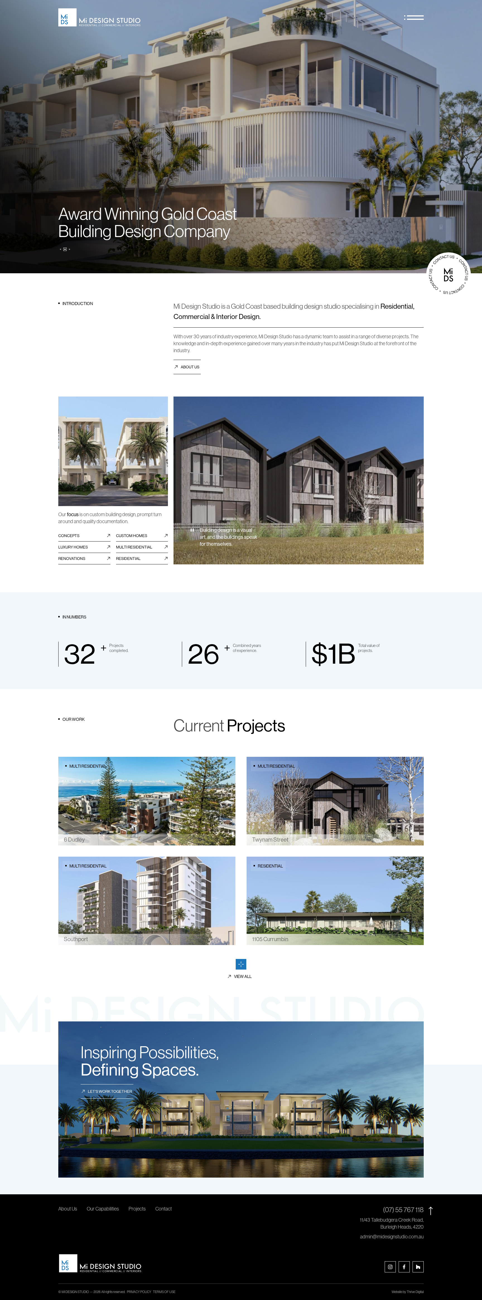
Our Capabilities (103, 1209)
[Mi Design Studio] (99, 17)
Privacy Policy (139, 1292)
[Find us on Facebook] (404, 1266)
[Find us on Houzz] (418, 1266)
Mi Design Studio (75, 1292)
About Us (67, 1209)
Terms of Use (164, 1292)
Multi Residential (134, 547)
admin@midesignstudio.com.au (392, 1236)
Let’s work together (110, 1091)
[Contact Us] (448, 274)
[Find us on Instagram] (390, 1266)
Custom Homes (131, 535)
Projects (137, 1209)
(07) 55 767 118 (403, 1210)
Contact (163, 1209)
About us (190, 367)
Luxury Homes (73, 547)
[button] (60, 249)
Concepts (68, 535)
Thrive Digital (415, 1292)
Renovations (71, 558)
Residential (128, 558)
